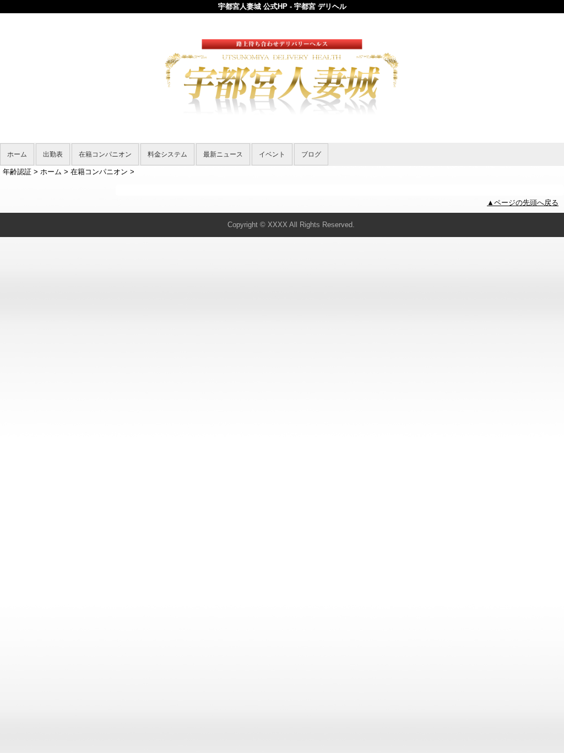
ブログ (311, 154)
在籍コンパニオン (105, 154)
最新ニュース (223, 154)
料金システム (167, 154)
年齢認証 (17, 172)
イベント (272, 154)
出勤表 (53, 154)
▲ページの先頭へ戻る (522, 202)
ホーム (17, 154)
